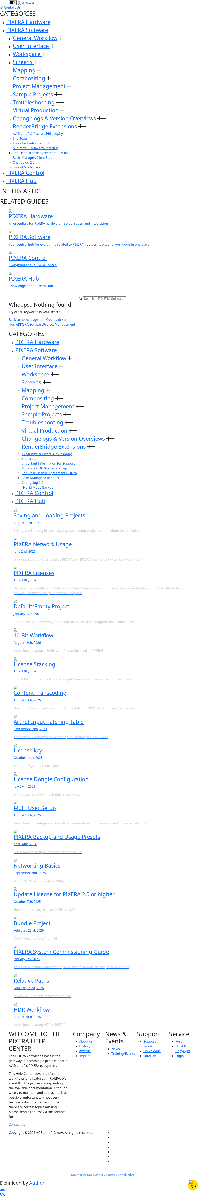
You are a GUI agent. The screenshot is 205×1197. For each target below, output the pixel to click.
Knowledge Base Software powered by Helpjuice (102, 1174)
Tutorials (150, 1056)
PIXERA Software (27, 30)
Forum (180, 1041)
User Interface (31, 46)
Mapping (25, 70)
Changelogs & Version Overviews (54, 118)
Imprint (85, 1056)
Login (179, 1056)
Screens (23, 62)
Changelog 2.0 (23, 162)
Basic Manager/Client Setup (34, 157)
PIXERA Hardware (28, 22)
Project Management (39, 86)
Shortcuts (20, 138)
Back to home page (23, 319)
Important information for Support (39, 143)
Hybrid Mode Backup (29, 167)
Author (37, 1183)
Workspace (27, 54)
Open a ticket (56, 319)
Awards (85, 1051)
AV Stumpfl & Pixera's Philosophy (38, 133)
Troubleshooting (34, 102)
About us (86, 1041)
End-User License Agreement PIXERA (40, 153)
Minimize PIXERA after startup (35, 148)
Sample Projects (33, 94)
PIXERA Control (25, 172)
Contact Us (27, 2)
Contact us (17, 1124)
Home (13, 324)
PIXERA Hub (21, 180)
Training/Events (123, 1053)
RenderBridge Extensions (45, 126)
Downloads (152, 1051)
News (115, 1049)
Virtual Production (36, 110)
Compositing (29, 78)
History (84, 1046)
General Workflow (35, 38)
